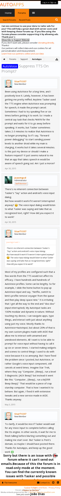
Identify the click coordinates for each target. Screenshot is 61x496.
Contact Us (44, 482)
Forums (22, 12)
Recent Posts (24, 20)
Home (8, 12)
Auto (12, 4)
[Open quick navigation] (57, 59)
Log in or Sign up (49, 2)
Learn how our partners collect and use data (23, 53)
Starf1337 (20, 81)
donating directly (46, 42)
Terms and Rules (40, 487)
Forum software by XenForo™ (27, 490)
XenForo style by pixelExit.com (42, 492)
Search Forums (9, 20)
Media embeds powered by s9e (14, 492)
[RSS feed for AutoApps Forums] (58, 483)
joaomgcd (20, 177)
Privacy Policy (54, 487)
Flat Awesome (10, 482)
